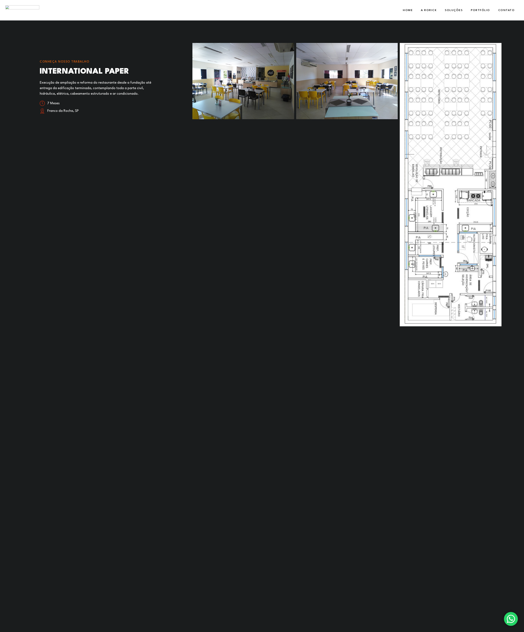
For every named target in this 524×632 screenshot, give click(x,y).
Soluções (454, 10)
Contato (506, 10)
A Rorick (429, 10)
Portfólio (480, 10)
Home (408, 10)
